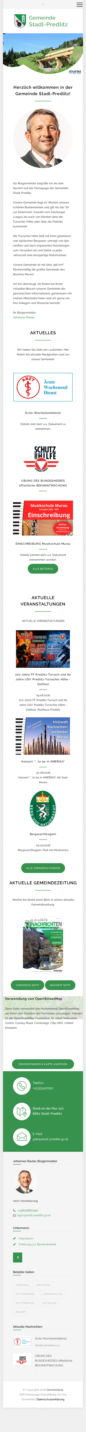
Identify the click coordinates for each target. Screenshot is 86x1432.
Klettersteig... (26, 1303)
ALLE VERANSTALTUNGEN (43, 868)
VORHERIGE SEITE (27, 985)
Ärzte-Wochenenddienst (43, 412)
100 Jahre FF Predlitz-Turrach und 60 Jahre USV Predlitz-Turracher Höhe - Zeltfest (43, 679)
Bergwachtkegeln (43, 834)
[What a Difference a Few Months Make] (22, 1341)
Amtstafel (43, 1285)
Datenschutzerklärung (50, 1399)
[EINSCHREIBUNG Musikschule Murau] (43, 518)
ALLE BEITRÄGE (43, 568)
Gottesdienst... (26, 1294)
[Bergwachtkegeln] (43, 808)
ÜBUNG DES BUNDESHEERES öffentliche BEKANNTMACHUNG (53, 1360)
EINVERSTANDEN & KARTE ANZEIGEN (43, 1064)
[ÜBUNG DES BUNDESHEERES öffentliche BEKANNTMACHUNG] (43, 455)
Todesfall (23, 1285)
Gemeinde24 (55, 1389)
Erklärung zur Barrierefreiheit (37, 1244)
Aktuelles (49, 1303)
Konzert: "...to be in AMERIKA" (43, 761)
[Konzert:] (43, 736)
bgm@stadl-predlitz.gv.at (34, 1215)
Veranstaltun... (53, 1294)
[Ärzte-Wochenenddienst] (43, 387)
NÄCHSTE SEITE (60, 985)
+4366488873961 (27, 1210)
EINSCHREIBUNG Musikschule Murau (43, 543)
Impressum (26, 1238)
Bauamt (21, 1312)
